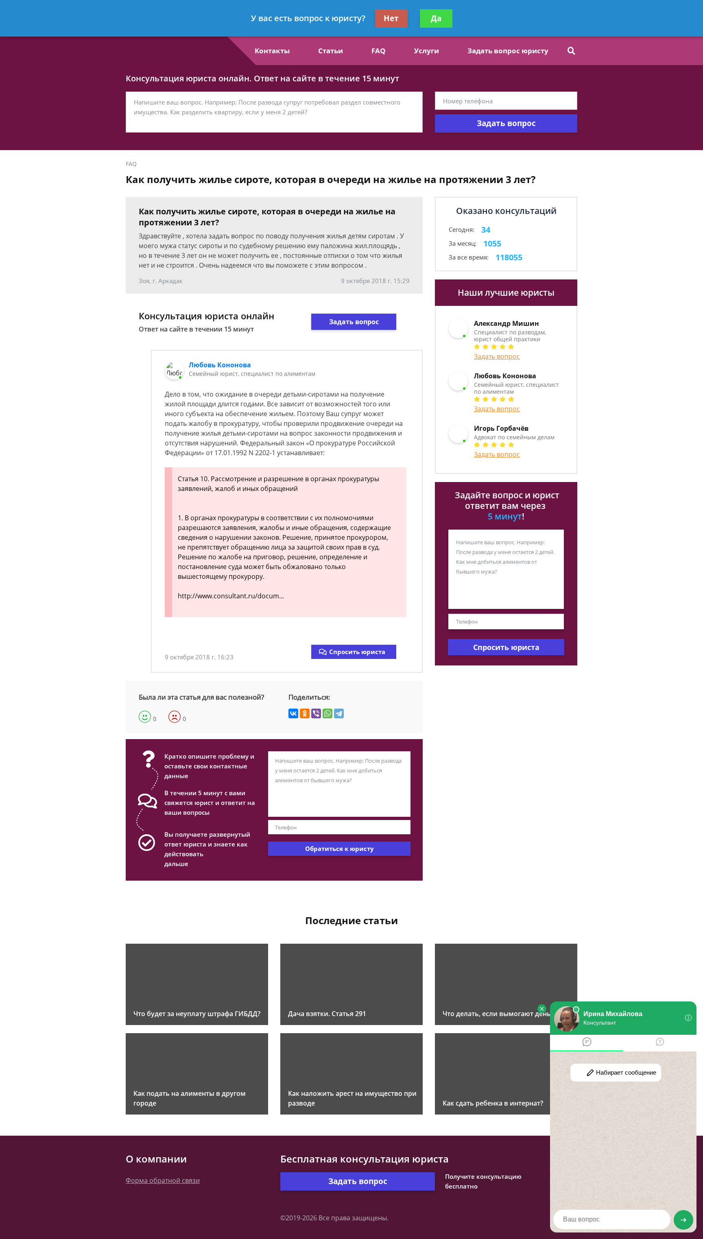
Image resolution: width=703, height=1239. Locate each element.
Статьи (330, 50)
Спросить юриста (357, 652)
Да (436, 18)
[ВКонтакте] (293, 713)
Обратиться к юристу (339, 848)
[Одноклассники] (305, 713)
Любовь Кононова (220, 364)
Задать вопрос (506, 123)
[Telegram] (339, 713)
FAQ (378, 50)
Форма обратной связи (163, 1180)
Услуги (426, 50)
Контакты (272, 50)
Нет (391, 18)
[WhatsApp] (327, 713)
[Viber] (316, 713)
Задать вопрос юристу (507, 50)
